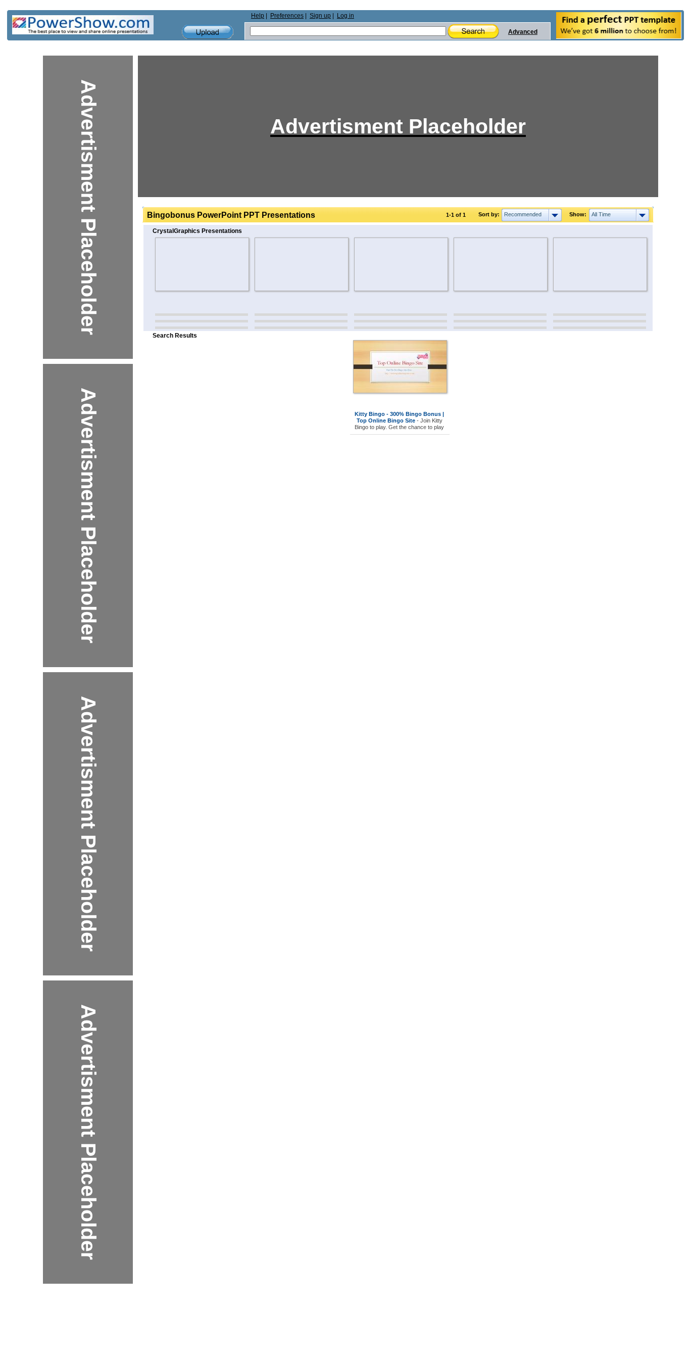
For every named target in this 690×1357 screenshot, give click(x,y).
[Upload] (207, 32)
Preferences (287, 15)
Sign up (320, 15)
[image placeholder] (184, 264)
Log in (345, 15)
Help (257, 15)
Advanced (522, 31)
